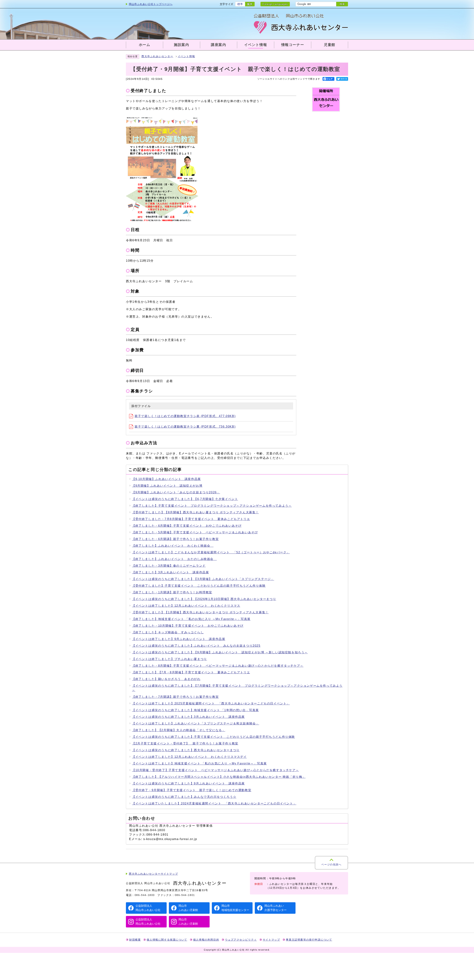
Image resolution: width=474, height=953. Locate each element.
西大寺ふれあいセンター (157, 56)
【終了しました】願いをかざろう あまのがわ (166, 679)
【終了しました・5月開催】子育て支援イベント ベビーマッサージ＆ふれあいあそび (195, 532)
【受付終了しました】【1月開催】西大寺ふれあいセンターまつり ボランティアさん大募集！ (200, 612)
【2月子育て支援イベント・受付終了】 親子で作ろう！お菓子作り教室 (185, 743)
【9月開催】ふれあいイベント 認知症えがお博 (167, 485)
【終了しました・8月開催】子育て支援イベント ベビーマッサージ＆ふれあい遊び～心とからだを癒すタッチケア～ (217, 665)
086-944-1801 (185, 895)
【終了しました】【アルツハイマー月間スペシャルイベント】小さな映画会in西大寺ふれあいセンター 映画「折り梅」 (219, 776)
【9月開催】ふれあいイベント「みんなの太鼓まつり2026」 (176, 492)
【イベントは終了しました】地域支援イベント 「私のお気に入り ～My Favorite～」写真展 (199, 763)
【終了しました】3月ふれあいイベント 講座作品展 (170, 572)
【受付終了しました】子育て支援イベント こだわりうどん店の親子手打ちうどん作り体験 (199, 585)
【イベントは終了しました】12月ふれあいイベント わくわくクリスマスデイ (189, 756)
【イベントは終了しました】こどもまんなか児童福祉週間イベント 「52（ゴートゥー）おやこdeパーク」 (211, 552)
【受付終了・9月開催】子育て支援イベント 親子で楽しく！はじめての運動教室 (191, 790)
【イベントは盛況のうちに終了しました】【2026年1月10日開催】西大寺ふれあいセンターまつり (204, 599)
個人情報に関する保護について (167, 939)
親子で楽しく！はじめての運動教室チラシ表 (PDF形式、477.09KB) (185, 416)
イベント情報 (186, 56)
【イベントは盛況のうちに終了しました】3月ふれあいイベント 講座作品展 (188, 716)
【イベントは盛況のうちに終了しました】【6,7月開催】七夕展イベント (185, 499)
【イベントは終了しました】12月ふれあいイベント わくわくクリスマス (186, 605)
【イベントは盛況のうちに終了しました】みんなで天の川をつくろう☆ (184, 796)
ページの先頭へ (331, 864)
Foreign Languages (275, 4)
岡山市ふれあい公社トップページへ (150, 4)
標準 (240, 4)
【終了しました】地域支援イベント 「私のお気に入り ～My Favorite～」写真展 (191, 619)
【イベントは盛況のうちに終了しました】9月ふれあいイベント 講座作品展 (188, 783)
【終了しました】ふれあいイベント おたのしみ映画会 (174, 559)
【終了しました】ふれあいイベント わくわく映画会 (172, 545)
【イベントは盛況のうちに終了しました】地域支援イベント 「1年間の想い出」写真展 (195, 710)
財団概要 (135, 939)
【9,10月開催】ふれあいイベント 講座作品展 (166, 479)
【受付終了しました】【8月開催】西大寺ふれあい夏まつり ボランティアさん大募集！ (195, 512)
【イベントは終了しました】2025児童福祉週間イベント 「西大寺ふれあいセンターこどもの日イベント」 (211, 703)
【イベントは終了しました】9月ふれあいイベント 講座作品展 (178, 639)
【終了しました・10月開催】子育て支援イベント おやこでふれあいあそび (187, 625)
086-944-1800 (145, 895)
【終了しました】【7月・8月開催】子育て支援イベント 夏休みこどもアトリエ (191, 672)
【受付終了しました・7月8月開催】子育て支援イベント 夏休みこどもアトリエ (191, 519)
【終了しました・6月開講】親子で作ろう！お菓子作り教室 (175, 539)
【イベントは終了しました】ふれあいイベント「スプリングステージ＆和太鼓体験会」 (195, 723)
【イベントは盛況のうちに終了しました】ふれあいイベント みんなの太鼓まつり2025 (196, 645)
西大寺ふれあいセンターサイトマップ (153, 873)
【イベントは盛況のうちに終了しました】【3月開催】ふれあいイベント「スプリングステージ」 (203, 579)
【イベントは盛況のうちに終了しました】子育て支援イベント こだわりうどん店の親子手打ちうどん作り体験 (213, 736)
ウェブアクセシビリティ (241, 939)
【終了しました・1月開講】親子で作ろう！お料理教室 (172, 592)
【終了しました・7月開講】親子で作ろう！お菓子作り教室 (175, 696)
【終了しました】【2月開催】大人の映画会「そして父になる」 (178, 730)
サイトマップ (271, 939)
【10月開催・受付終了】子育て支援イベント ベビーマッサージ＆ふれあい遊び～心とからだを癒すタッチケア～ (215, 770)
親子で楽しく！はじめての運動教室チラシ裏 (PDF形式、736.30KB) (185, 426)
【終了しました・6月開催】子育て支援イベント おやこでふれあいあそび (186, 525)
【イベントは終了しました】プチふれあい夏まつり (169, 659)
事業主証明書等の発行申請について (309, 939)
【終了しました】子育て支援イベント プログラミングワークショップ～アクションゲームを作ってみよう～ (212, 505)
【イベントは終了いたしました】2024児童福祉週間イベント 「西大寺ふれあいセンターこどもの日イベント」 (214, 803)
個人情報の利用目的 (206, 939)
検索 (342, 4)
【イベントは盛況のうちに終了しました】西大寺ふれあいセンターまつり (186, 750)
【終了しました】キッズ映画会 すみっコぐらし (168, 632)
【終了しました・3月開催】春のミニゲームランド (169, 565)
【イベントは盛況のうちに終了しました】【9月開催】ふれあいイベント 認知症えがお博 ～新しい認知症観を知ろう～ (220, 652)
